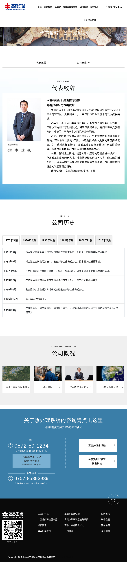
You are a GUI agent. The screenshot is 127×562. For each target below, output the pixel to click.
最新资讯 (42, 525)
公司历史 (82, 62)
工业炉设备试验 (72, 513)
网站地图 (105, 525)
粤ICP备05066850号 (66, 557)
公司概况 (84, 7)
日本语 (108, 7)
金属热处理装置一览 (47, 519)
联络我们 (105, 519)
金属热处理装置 (70, 7)
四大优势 (48, 7)
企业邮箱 (105, 531)
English (118, 7)
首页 (40, 7)
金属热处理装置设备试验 (76, 519)
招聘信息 (94, 7)
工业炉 (58, 7)
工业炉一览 (43, 513)
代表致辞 (41, 62)
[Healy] (15, 7)
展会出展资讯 (44, 531)
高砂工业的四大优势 (74, 525)
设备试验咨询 (90, 20)
